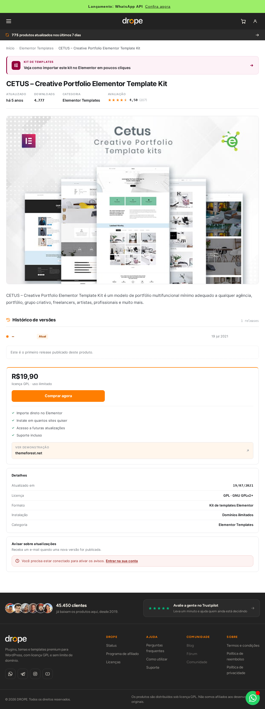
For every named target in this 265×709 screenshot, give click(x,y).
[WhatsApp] (10, 674)
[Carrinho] (243, 21)
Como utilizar (156, 659)
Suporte (152, 667)
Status (111, 645)
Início (10, 48)
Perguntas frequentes (155, 648)
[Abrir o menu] (8, 21)
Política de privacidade (236, 670)
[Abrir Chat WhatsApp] (253, 698)
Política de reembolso (235, 656)
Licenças (113, 662)
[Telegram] (23, 674)
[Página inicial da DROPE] (132, 21)
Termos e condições (243, 645)
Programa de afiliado (122, 654)
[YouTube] (47, 674)
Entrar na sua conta (122, 561)
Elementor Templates (36, 48)
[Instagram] (35, 674)
